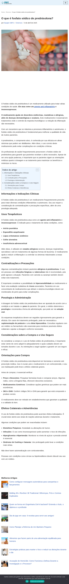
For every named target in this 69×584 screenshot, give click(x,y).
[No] (67, 579)
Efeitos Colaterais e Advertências (18, 188)
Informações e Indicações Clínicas (16, 173)
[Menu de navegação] (65, 2)
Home (3, 12)
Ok (27, 581)
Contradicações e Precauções (17, 178)
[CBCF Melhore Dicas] (6, 2)
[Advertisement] (34, 89)
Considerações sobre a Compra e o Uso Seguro (21, 183)
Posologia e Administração (16, 180)
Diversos (8, 12)
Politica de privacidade (37, 581)
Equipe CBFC (9, 23)
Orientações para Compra (16, 185)
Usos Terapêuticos (13, 175)
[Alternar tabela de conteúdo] (36, 169)
